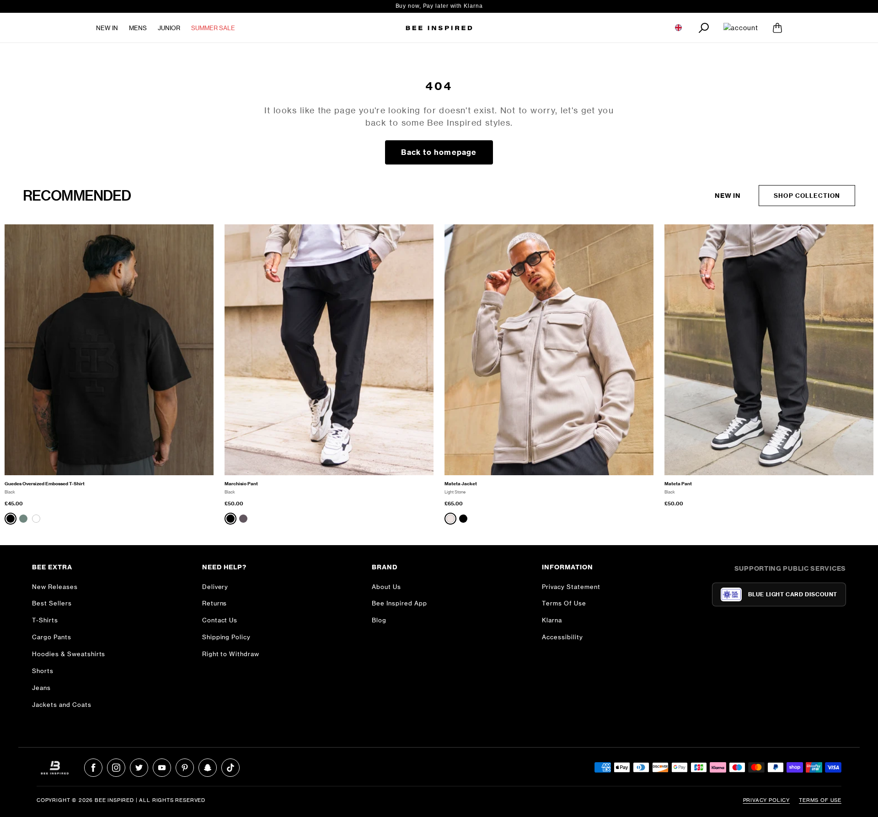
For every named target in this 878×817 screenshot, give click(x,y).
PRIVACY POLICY (766, 800)
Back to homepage (438, 152)
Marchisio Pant (241, 484)
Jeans (41, 687)
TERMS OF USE (820, 800)
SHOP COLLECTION (807, 195)
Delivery (215, 586)
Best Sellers (52, 603)
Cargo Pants (51, 637)
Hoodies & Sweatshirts (68, 654)
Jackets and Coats (61, 704)
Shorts (43, 670)
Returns (214, 603)
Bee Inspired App (399, 603)
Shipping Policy (226, 637)
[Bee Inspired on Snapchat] (207, 768)
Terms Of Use (564, 603)
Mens (138, 28)
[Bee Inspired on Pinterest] (185, 768)
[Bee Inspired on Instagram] (116, 768)
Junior (169, 28)
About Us (386, 586)
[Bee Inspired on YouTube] (162, 768)
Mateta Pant (678, 484)
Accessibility (562, 637)
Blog (379, 620)
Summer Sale (213, 28)
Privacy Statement (571, 586)
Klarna (552, 620)
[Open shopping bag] (777, 28)
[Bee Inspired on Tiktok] (230, 768)
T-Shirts (45, 620)
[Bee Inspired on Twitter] (139, 768)
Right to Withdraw (231, 654)
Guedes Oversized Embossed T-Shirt (45, 484)
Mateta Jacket (460, 484)
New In (107, 28)
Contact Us (220, 620)
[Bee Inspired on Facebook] (93, 768)
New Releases (55, 586)
